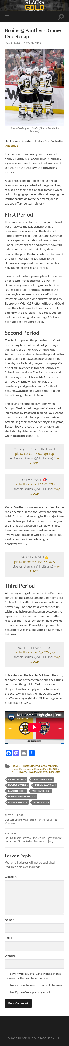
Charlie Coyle (17, 779)
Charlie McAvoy (42, 779)
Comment (12, 876)
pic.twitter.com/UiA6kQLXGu (34, 484)
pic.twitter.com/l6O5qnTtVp (34, 454)
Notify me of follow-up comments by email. (36, 985)
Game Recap (19, 768)
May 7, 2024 (12, 43)
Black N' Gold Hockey (35, 1038)
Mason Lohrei (17, 790)
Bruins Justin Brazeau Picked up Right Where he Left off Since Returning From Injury (33, 837)
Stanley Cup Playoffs (48, 771)
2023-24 (17, 765)
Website (10, 955)
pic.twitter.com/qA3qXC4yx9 (34, 652)
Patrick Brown (17, 802)
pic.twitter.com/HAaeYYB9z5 (34, 562)
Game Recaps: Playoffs (39, 768)
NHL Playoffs (19, 771)
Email (9, 937)
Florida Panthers (48, 765)
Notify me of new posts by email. (30, 992)
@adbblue (11, 145)
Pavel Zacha (41, 802)
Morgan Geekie (41, 790)
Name (9, 919)
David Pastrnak (18, 785)
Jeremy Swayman (45, 785)
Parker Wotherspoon (22, 796)
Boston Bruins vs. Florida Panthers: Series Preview (31, 819)
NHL (55, 768)
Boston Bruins (30, 765)
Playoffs (31, 771)
